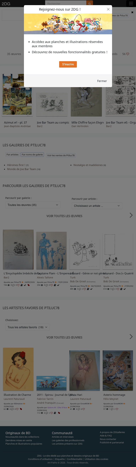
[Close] (108, 9)
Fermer (102, 81)
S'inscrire (68, 64)
